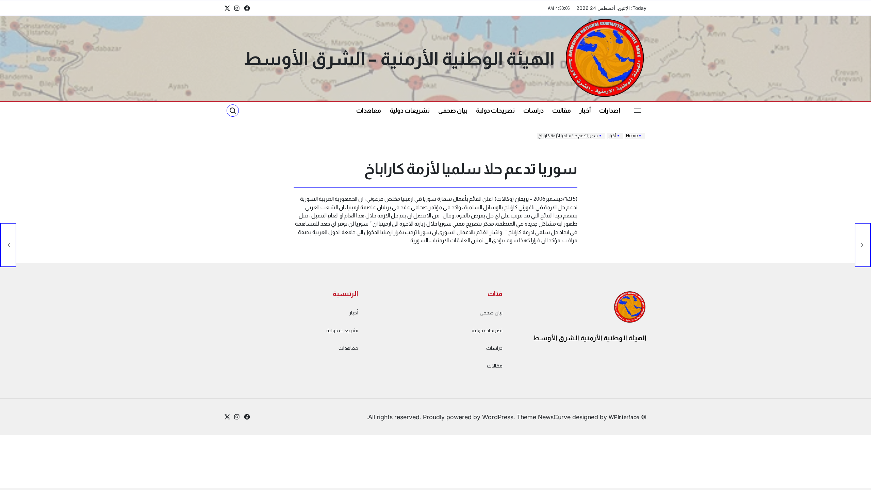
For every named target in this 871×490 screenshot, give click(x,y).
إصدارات (609, 110)
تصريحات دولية (495, 110)
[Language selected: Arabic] (854, 483)
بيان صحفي (452, 110)
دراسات (533, 110)
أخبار (585, 110)
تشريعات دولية (410, 110)
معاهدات (368, 110)
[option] (854, 484)
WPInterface (624, 417)
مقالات (561, 110)
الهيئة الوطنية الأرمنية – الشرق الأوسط (399, 58)
